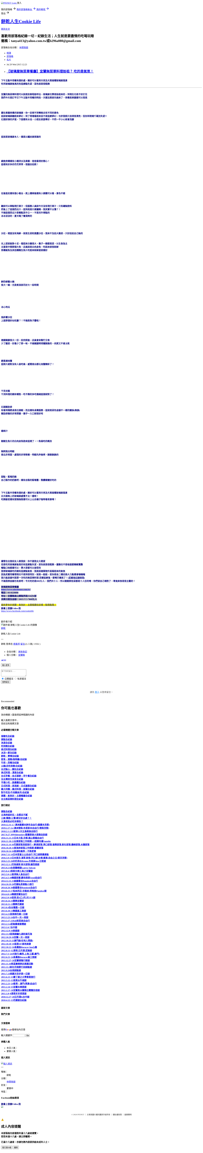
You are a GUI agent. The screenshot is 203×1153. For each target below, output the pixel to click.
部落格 (10, 56)
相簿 (9, 53)
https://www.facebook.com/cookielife (17, 611)
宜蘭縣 (21, 655)
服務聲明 (128, 1115)
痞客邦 (16, 644)
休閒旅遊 (23, 47)
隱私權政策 (117, 1115)
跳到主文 (5, 29)
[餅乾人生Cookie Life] (2, 1107)
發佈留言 (5, 682)
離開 (16, 1148)
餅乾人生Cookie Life (21, 21)
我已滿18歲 (6, 1148)
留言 (22, 644)
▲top (3, 660)
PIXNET (80, 1115)
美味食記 (22, 652)
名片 (9, 59)
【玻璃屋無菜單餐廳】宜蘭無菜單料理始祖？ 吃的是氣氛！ (50, 71)
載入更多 (5, 665)
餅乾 (3, 628)
